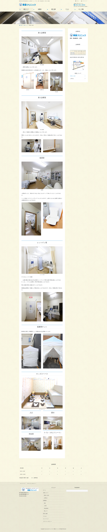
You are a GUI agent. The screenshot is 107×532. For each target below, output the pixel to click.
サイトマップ (22, 483)
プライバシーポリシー (31, 483)
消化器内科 (46, 508)
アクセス (45, 516)
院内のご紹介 (73, 75)
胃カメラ (45, 510)
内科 (45, 503)
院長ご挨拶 (45, 513)
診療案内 (45, 500)
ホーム (44, 490)
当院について (78, 73)
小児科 (45, 505)
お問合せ (72, 78)
